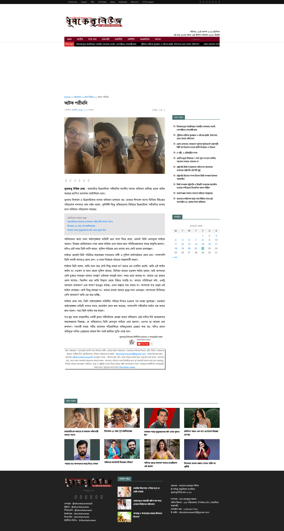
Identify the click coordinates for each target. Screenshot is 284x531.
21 (196, 248)
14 (196, 244)
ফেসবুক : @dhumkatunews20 (78, 503)
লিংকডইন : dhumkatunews (76, 517)
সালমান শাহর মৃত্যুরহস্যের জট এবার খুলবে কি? (86, 230)
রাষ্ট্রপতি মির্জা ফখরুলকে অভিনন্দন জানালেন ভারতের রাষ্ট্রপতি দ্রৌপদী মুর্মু (195, 169)
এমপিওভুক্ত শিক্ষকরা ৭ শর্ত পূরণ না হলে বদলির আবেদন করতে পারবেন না (196, 160)
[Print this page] (164, 110)
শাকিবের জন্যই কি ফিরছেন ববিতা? (118, 462)
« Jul (174, 257)
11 (176, 244)
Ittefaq (112, 2)
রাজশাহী (105, 39)
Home (67, 97)
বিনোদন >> (79, 97)
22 (203, 248)
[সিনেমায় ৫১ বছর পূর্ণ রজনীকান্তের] (122, 417)
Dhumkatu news (127, 367)
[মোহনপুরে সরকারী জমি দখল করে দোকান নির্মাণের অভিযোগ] (124, 504)
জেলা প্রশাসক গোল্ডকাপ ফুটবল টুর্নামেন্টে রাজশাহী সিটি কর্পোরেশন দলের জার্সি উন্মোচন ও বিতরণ (197, 146)
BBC (93, 2)
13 (189, 244)
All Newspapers (148, 2)
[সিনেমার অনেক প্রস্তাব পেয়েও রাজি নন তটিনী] (202, 449)
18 (176, 248)
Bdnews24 (134, 2)
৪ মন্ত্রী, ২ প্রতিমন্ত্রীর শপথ (187, 152)
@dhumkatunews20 (82, 357)
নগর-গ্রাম (92, 39)
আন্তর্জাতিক (145, 39)
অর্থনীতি (131, 39)
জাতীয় (80, 39)
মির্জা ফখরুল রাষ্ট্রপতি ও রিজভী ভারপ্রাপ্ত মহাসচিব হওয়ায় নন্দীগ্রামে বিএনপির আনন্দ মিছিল (197, 186)
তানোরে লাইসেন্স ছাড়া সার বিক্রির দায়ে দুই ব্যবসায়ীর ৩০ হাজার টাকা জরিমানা (195, 200)
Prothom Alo (72, 2)
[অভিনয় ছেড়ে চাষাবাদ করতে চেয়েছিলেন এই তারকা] (162, 449)
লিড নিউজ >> (91, 97)
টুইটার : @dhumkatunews (76, 507)
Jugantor (84, 2)
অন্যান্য (158, 39)
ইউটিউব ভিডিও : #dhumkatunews (80, 520)
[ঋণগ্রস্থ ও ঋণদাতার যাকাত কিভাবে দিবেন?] (124, 517)
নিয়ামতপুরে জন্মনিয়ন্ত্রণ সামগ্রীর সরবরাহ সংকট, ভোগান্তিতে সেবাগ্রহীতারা (106, 44)
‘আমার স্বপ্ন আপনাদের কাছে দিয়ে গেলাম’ (81, 463)
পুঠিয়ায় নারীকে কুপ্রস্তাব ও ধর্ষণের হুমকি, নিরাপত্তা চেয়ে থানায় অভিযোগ (170, 44)
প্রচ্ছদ (69, 39)
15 (203, 244)
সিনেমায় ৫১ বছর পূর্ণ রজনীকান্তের (81, 226)
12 (182, 244)
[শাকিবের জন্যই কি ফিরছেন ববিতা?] (122, 448)
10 (216, 240)
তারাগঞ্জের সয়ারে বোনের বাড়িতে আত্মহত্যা (195, 193)
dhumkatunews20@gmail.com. (131, 354)
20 (189, 248)
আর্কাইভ (177, 217)
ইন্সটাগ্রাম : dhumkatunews (76, 513)
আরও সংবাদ (71, 401)
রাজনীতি (118, 39)
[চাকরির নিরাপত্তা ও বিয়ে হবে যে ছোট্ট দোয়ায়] (124, 492)
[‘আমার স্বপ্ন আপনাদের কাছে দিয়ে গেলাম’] (82, 449)
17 (216, 244)
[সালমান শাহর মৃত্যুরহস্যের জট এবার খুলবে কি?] (162, 418)
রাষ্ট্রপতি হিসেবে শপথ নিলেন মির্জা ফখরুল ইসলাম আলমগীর (197, 177)
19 (182, 248)
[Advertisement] (142, 68)
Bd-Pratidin (102, 2)
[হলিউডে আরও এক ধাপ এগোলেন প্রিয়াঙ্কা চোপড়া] (202, 417)
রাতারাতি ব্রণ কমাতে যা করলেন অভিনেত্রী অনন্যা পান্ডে (90, 221)
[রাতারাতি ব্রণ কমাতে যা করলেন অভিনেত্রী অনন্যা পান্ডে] (82, 417)
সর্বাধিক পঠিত (124, 479)
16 (209, 244)
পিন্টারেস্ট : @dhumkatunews (78, 510)
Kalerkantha (123, 2)
